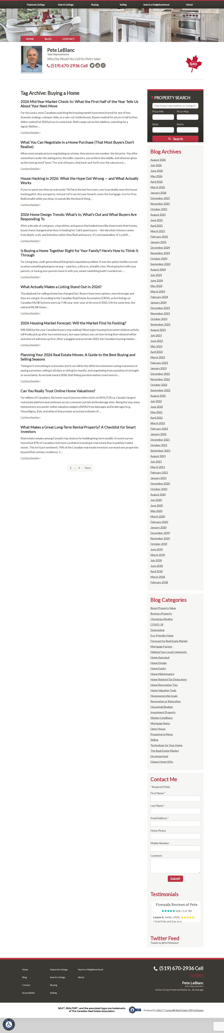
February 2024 (159, 297)
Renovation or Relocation (165, 701)
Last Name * (157, 805)
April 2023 (156, 351)
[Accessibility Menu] (9, 1024)
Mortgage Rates (160, 723)
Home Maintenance (162, 674)
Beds (155, 124)
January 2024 (158, 302)
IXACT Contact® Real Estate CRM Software (180, 1010)
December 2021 (160, 439)
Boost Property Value (163, 608)
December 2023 (160, 308)
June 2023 (156, 341)
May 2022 (156, 412)
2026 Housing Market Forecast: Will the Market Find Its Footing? (73, 323)
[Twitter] (92, 65)
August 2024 (158, 269)
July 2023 (156, 335)
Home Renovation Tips (164, 685)
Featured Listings (36, 4)
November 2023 (160, 313)
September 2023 (160, 324)
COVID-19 (156, 624)
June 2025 (156, 220)
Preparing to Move (161, 734)
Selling (123, 4)
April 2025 (156, 225)
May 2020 (156, 511)
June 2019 (156, 549)
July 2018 (156, 560)
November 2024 (160, 253)
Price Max (183, 111)
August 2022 (158, 395)
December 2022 (160, 373)
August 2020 (158, 494)
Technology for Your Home (166, 745)
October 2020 (158, 489)
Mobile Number (159, 843)
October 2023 (158, 319)
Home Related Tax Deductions (168, 679)
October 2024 (158, 258)
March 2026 (157, 187)
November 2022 (160, 379)
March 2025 (157, 231)
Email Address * (159, 818)
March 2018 (157, 576)
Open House (157, 728)
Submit (175, 878)
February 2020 (159, 522)
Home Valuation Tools (163, 690)
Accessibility (28, 992)
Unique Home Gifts (161, 761)
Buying (95, 4)
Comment (156, 855)
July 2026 (156, 165)
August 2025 (158, 214)
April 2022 (156, 417)
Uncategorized (159, 756)
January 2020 (158, 527)
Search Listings (66, 4)
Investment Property (163, 712)
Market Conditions (161, 717)
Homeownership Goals (164, 696)
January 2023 (158, 368)
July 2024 (156, 275)
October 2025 (158, 209)
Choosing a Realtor (161, 619)
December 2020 (160, 483)
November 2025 (160, 203)
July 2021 (156, 461)
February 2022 (159, 428)
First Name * (157, 793)
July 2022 (156, 401)
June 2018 (156, 565)
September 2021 (160, 450)
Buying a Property (161, 613)
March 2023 (157, 357)
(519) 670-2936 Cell (69, 65)
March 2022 (157, 423)
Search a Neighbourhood (156, 4)
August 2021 (158, 456)
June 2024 (156, 280)
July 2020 (156, 500)
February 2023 (159, 362)
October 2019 (158, 544)
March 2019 (157, 555)
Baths (180, 124)
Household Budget (161, 706)
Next (88, 467)
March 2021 (157, 467)
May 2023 (156, 346)
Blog (48, 38)
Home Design (158, 663)
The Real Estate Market (164, 750)
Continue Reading (30, 132)
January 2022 (158, 434)
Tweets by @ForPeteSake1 (164, 942)
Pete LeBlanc (61, 50)
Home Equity (158, 668)
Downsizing (157, 630)
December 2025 (160, 198)
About (189, 4)
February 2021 (159, 472)
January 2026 (158, 192)
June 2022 (156, 406)
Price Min (158, 111)
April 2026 (156, 181)
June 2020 (156, 505)
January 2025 (158, 242)
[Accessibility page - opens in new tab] (136, 1011)
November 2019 (160, 538)
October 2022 (158, 384)
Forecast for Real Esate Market (169, 641)
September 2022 (160, 390)
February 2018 (159, 582)
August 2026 (158, 159)
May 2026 (156, 176)
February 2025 (159, 236)
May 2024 (156, 286)
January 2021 (158, 478)
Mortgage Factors (161, 646)
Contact (68, 38)
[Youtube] (97, 65)
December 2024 (160, 247)
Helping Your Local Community (168, 652)
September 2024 (160, 264)
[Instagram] (103, 65)
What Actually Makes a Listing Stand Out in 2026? (61, 286)
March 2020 (157, 516)
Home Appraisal (159, 657)
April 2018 (156, 571)
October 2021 (158, 445)
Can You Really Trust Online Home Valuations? (58, 391)
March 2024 (157, 291)
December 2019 (160, 533)
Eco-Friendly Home (161, 635)
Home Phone (158, 830)
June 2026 (156, 170)
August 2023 (158, 330)
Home (30, 38)
